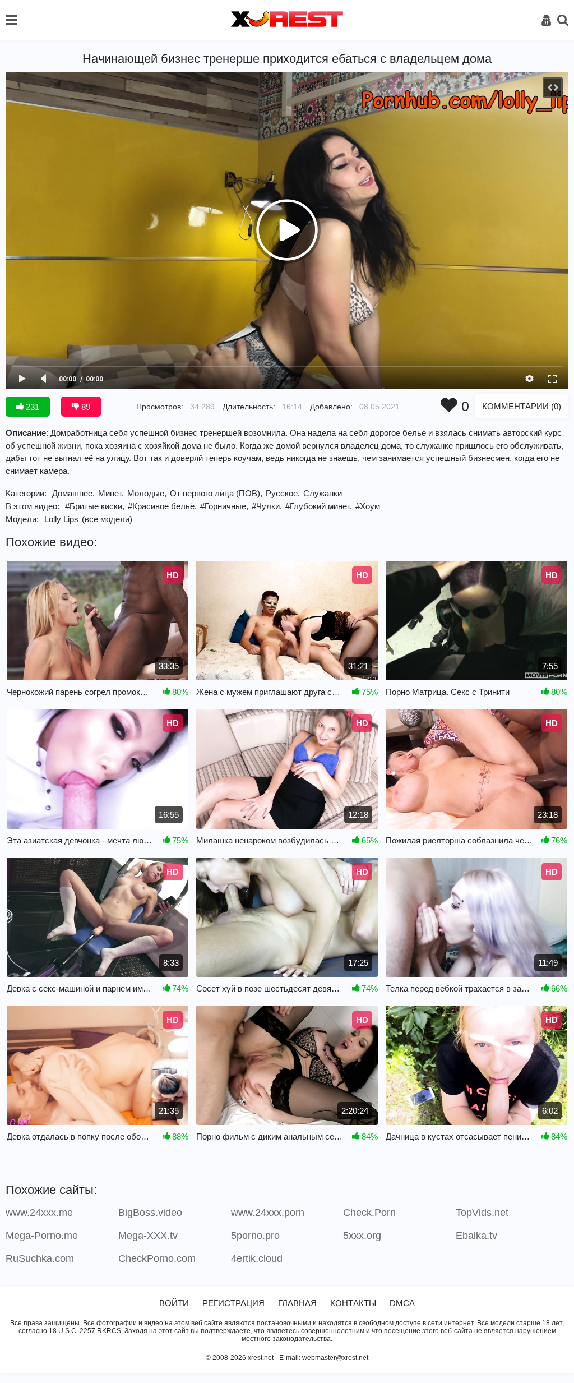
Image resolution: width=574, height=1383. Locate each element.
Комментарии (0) (521, 406)
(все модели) (107, 519)
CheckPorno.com (157, 1258)
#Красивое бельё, (162, 506)
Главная (297, 1303)
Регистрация (233, 1303)
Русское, (283, 493)
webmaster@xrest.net (335, 1358)
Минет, (111, 493)
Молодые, (146, 493)
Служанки (322, 493)
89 (84, 407)
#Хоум (367, 506)
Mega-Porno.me (42, 1235)
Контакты (353, 1303)
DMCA (402, 1303)
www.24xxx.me (39, 1212)
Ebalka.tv (476, 1235)
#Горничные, (224, 506)
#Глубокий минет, (318, 506)
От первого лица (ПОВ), (216, 493)
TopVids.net (482, 1212)
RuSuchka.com (40, 1258)
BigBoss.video (150, 1212)
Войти (174, 1303)
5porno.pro (255, 1235)
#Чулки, (267, 506)
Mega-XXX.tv (148, 1235)
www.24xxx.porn (267, 1212)
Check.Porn (369, 1212)
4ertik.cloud (257, 1258)
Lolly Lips (61, 519)
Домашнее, (73, 493)
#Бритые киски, (94, 506)
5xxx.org (362, 1235)
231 (31, 407)
